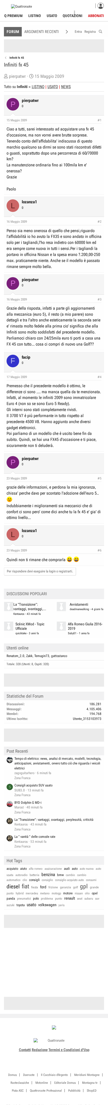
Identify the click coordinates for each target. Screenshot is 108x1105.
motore (68, 893)
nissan (79, 893)
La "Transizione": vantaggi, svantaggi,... (29, 606)
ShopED (91, 1090)
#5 (99, 478)
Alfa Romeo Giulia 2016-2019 (85, 626)
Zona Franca (22, 778)
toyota (21, 905)
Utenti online (18, 647)
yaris (61, 905)
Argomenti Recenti (41, 31)
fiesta (34, 887)
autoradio (21, 875)
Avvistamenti (79, 604)
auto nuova (87, 869)
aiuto (23, 869)
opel (95, 893)
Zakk (29, 656)
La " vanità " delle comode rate (34, 837)
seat (79, 898)
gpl (84, 886)
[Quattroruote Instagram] (45, 1056)
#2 (99, 221)
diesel (13, 886)
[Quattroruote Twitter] (63, 1056)
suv (97, 898)
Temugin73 (41, 656)
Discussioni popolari (27, 593)
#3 (99, 299)
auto (75, 869)
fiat (25, 886)
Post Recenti (17, 751)
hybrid (20, 893)
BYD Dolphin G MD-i (27, 803)
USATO (52, 86)
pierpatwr (17, 76)
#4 (99, 377)
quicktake (20, 633)
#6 (99, 550)
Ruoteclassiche (19, 1082)
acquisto (12, 869)
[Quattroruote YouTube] (57, 1056)
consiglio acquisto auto (69, 880)
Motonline (41, 1082)
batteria (34, 875)
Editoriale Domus (65, 1082)
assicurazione (53, 869)
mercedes (32, 893)
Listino (34, 16)
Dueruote (29, 1074)
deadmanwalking (79, 609)
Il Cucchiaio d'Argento (54, 1074)
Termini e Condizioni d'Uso (68, 1050)
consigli (34, 880)
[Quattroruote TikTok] (51, 1056)
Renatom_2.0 (15, 656)
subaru (88, 898)
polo (36, 898)
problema (47, 898)
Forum (13, 31)
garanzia (65, 887)
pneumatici (24, 898)
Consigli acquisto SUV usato (33, 785)
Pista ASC (18, 1090)
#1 (99, 120)
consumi (91, 880)
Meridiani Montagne (87, 1074)
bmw (60, 875)
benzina (48, 874)
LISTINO (38, 86)
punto (58, 898)
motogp (56, 893)
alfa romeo (35, 869)
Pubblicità (74, 1090)
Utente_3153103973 (87, 719)
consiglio (47, 880)
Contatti (25, 1050)
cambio (70, 875)
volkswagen (47, 904)
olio (87, 893)
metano (45, 893)
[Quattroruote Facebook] (39, 1056)
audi (67, 869)
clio (25, 880)
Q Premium (13, 16)
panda (11, 898)
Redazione (40, 1050)
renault (69, 898)
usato (31, 904)
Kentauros (18, 614)
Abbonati (96, 16)
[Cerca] (100, 31)
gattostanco (59, 656)
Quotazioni (72, 16)
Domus (12, 1074)
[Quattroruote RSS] (69, 1056)
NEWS (66, 86)
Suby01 (72, 633)
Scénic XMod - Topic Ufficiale (29, 626)
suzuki (10, 905)
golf (75, 887)
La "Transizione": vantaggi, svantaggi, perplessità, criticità (53, 820)
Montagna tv (90, 1082)
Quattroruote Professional (46, 1090)
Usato (52, 16)
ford (43, 887)
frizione (53, 887)
